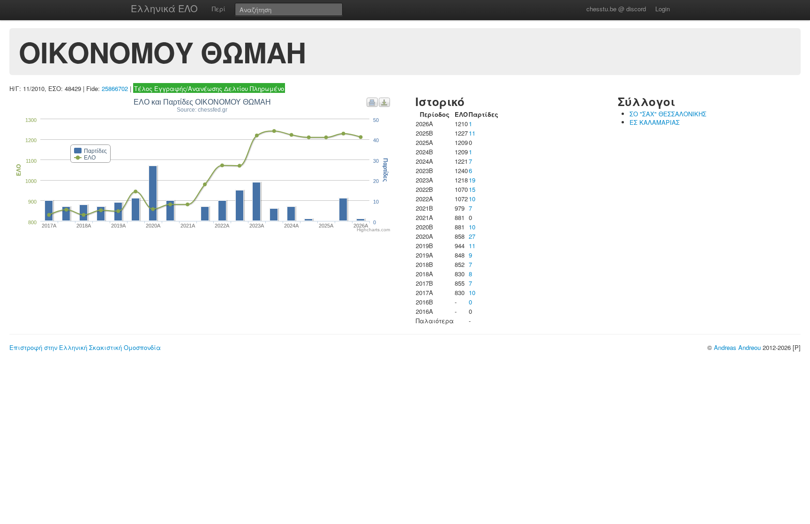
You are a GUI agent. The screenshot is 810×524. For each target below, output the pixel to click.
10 (472, 198)
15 (472, 189)
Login (662, 8)
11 (472, 133)
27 (472, 236)
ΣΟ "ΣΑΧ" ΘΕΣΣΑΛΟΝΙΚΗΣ (668, 113)
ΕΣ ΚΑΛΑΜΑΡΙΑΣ (655, 122)
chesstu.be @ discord (616, 8)
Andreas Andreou (737, 347)
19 (472, 179)
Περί (218, 8)
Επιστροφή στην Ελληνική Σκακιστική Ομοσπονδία (85, 347)
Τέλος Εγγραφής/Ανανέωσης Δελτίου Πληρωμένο (209, 88)
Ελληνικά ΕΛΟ (164, 8)
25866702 (115, 88)
